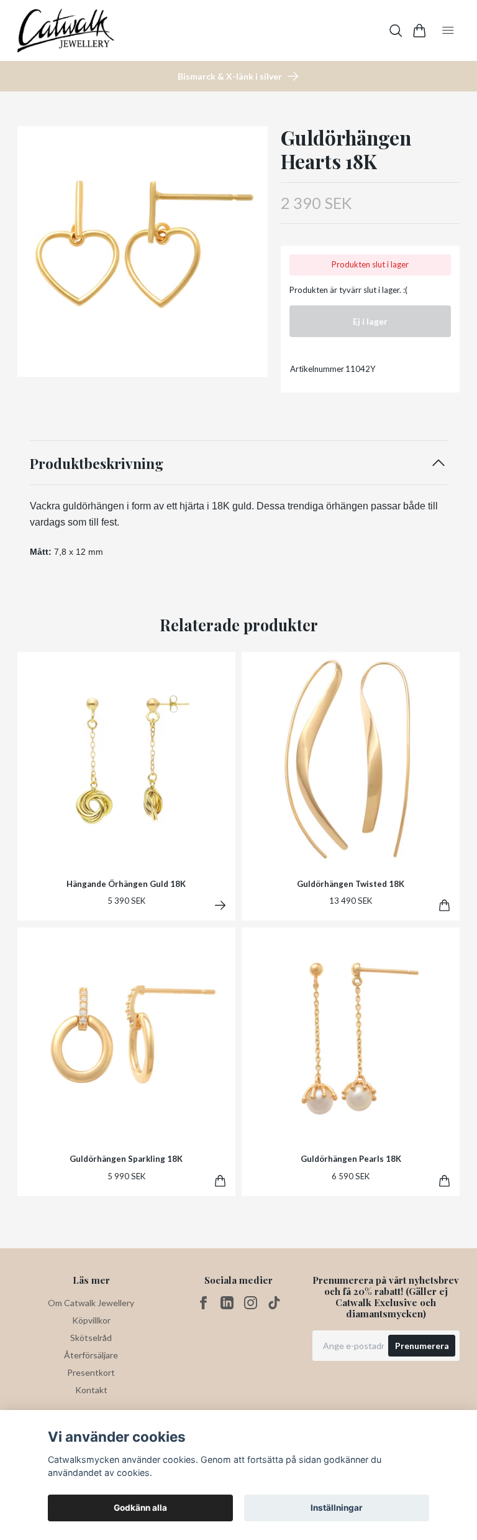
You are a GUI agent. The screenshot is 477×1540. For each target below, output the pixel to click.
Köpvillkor (91, 1320)
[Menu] (448, 30)
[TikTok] (274, 1302)
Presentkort (91, 1372)
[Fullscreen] (142, 251)
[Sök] (396, 31)
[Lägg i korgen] (444, 905)
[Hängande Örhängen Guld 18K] (220, 905)
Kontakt (91, 1390)
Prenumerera (422, 1345)
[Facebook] (203, 1302)
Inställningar (337, 1508)
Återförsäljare (91, 1355)
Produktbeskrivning (96, 463)
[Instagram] (250, 1302)
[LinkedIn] (227, 1302)
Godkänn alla (140, 1508)
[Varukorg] (419, 31)
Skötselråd (91, 1337)
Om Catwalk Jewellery (91, 1302)
